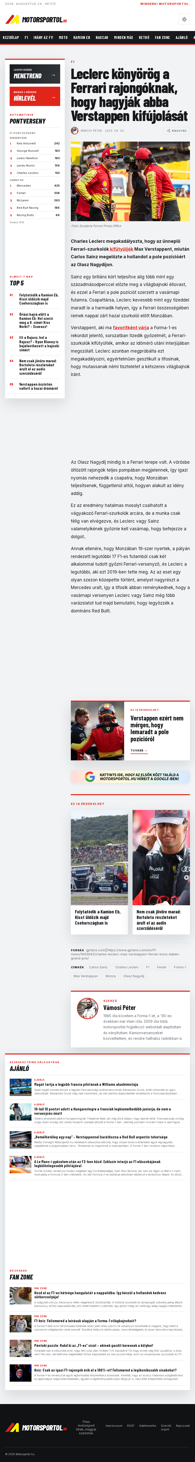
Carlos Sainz (98, 967)
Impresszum (114, 1425)
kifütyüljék (121, 249)
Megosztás (179, 130)
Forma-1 (180, 967)
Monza (111, 976)
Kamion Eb (81, 37)
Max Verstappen (86, 976)
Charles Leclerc (127, 967)
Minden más (123, 37)
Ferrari (161, 967)
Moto (63, 37)
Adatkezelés (147, 1425)
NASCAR (102, 37)
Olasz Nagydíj (133, 976)
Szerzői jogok (166, 1427)
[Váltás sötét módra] (184, 19)
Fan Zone (162, 37)
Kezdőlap (11, 37)
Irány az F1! (43, 37)
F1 (26, 37)
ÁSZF (131, 1425)
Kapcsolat (183, 1425)
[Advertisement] (35, 247)
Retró (144, 37)
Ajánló (182, 37)
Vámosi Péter (91, 130)
